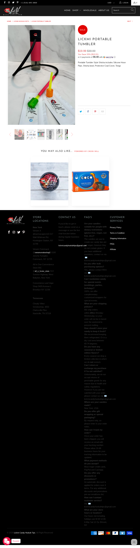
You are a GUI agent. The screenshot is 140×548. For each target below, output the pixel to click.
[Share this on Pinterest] (95, 111)
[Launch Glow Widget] (7, 541)
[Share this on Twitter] (81, 111)
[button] (97, 57)
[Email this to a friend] (103, 111)
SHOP (75, 10)
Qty (80, 83)
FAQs (112, 244)
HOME (67, 10)
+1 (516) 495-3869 (29, 3)
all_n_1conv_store (42, 271)
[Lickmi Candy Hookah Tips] (12, 10)
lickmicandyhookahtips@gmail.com (73, 246)
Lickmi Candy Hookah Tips (24, 533)
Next (129, 21)
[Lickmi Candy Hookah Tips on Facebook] (4, 3)
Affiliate (113, 249)
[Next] (71, 75)
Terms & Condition (117, 233)
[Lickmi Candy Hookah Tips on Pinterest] (17, 3)
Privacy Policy (115, 227)
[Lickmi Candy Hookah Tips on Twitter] (13, 3)
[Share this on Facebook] (88, 111)
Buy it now (116, 96)
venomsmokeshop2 (42, 253)
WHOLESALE (90, 10)
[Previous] (10, 75)
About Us (103, 10)
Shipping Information (118, 238)
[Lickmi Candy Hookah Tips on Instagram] (9, 3)
